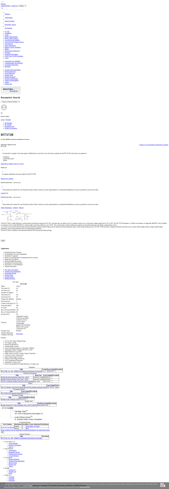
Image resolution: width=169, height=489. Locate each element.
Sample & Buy (9, 277)
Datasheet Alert (9, 126)
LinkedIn (11, 479)
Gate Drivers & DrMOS (12, 40)
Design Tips (8, 84)
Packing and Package (11, 78)
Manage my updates (7, 178)
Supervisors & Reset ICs (12, 51)
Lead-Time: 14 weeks (33, 426)
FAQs (10, 473)
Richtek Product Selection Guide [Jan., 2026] (15, 377)
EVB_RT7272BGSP (7, 427)
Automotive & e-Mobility (12, 61)
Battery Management (11, 37)
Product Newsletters (11, 128)
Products (7, 14)
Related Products (10, 278)
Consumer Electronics (11, 65)
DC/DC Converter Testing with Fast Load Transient (17, 381)
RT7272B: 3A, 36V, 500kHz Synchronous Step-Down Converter (21, 371)
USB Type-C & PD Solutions (14, 56)
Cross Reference (10, 73)
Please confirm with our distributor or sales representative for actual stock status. (25, 430)
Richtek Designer (10, 77)
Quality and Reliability (12, 80)
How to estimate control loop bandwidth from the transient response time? (23, 387)
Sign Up (16, 164)
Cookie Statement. (28, 485)
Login (2, 120)
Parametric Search (10, 24)
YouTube (11, 477)
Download (19, 334)
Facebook (12, 480)
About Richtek (5, 6)
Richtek (3, 4)
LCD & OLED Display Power (14, 42)
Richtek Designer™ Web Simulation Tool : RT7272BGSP (19, 405)
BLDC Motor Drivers (11, 38)
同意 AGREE (162, 485)
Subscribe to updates (162, 145)
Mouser (21, 208)
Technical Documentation (13, 70)
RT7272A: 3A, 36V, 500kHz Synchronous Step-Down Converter (21, 438)
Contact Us (14, 6)
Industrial (7, 66)
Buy (27, 428)
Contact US (4, 193)
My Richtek (8, 28)
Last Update (51, 369)
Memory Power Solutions (13, 47)
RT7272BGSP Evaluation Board (11, 393)
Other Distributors (6, 208)
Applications (9, 17)
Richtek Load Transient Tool (10, 399)
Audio (7, 35)
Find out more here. (85, 487)
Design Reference (10, 71)
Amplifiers (8, 33)
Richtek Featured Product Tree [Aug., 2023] (14, 379)
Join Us (11, 447)
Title (21, 369)
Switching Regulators (11, 54)
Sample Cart (12, 471)
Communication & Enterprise (14, 63)
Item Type (38, 375)
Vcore (7, 58)
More (3, 240)
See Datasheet (150, 145)
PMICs (7, 49)
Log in (21, 164)
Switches (7, 52)
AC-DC (7, 31)
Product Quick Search (15, 454)
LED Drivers (9, 44)
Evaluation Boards (10, 273)
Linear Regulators (10, 45)
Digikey (15, 208)
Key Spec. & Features (11, 270)
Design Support (9, 21)
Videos (7, 82)
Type (39, 403)
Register (8, 120)
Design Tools (9, 75)
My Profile (8, 125)
